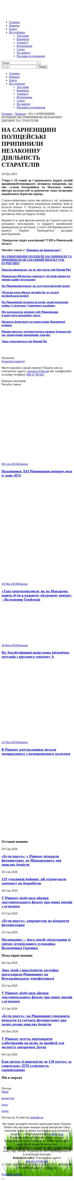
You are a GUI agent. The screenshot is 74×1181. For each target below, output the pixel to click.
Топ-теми (23, 35)
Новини (14, 25)
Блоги (13, 29)
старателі (19, 361)
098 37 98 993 (35, 374)
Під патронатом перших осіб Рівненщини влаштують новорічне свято (30, 313)
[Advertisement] (37, 797)
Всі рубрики (17, 32)
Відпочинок (24, 46)
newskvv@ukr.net (38, 371)
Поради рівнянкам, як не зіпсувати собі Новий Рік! (36, 269)
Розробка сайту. (12, 1174)
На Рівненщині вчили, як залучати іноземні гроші (36, 286)
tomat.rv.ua (57, 1134)
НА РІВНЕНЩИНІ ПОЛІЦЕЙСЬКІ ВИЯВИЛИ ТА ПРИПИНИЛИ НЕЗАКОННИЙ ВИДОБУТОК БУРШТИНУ (37, 260)
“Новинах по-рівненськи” (43, 250)
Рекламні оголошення (31, 56)
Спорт (21, 49)
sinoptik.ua (36, 1117)
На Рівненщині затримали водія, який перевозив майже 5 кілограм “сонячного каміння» (35, 304)
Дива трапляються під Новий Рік (24, 341)
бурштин (7, 361)
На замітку (24, 52)
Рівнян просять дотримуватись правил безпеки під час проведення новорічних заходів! (36, 333)
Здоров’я (22, 42)
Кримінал (23, 39)
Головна (14, 22)
